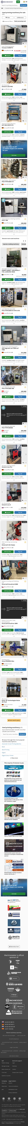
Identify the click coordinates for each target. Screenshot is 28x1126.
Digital (3, 752)
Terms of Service (9, 1123)
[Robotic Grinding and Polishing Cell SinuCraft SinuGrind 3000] (14, 570)
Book (3, 747)
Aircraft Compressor (14, 1039)
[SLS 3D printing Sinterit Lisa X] (14, 492)
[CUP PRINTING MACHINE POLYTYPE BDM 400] (14, 375)
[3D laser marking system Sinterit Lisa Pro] (14, 454)
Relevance (21, 17)
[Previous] (2, 35)
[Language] (24, 1)
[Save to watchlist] (25, 46)
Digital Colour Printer (7, 755)
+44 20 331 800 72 (9, 1022)
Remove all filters (8, 21)
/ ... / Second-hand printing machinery (12, 8)
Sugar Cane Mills (14, 1047)
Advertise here (14, 946)
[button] (26, 1)
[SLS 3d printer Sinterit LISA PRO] (14, 73)
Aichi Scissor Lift (21, 1035)
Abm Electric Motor (14, 1056)
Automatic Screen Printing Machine (11, 744)
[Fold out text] (14, 62)
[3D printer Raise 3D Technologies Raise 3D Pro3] (14, 687)
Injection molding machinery (11, 244)
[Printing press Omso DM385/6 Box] (14, 648)
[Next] (25, 35)
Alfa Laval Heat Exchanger (9, 1035)
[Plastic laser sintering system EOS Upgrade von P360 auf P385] (14, 335)
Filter (8, 17)
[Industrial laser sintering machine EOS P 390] (14, 207)
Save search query (14, 720)
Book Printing (5, 749)
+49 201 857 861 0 (9, 1024)
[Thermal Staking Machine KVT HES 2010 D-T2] (14, 112)
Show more (14, 758)
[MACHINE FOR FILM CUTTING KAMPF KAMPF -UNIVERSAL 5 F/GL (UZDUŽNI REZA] (14, 257)
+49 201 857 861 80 (10, 1026)
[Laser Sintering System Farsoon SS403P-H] (14, 35)
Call (21, 55)
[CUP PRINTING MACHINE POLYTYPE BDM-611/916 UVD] (14, 297)
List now (14, 155)
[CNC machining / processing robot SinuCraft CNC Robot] (14, 530)
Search (24, 5)
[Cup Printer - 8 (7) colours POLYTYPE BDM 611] (14, 169)
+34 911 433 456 (9, 1029)
